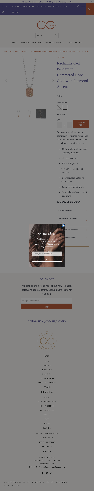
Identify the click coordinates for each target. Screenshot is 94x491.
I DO (47, 259)
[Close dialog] (63, 226)
